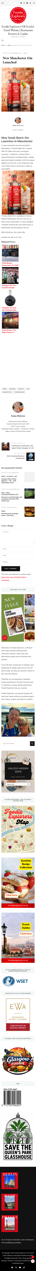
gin (28, 389)
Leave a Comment (18, 130)
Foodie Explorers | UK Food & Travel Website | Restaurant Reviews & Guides (18, 30)
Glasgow (9, 476)
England (13, 389)
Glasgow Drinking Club (9, 494)
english (21, 389)
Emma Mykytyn (18, 125)
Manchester (7, 392)
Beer (3, 492)
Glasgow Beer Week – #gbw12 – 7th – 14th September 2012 (9, 481)
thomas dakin (19, 392)
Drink (25, 53)
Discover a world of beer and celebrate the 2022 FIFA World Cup (11, 499)
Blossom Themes (7, 1261)
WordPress (26, 1261)
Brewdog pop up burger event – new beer (9, 515)
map (15, 476)
